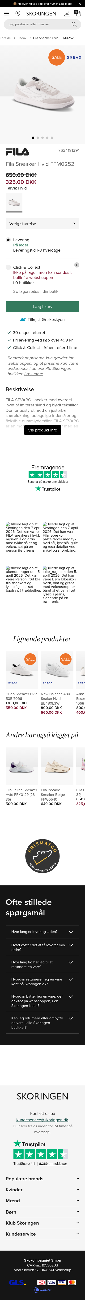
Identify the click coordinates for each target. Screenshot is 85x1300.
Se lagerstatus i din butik (35, 291)
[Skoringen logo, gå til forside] (41, 13)
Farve (11, 188)
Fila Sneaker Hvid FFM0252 (53, 38)
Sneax (21, 38)
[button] (24, 544)
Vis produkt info (42, 430)
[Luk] (79, 3)
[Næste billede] (75, 94)
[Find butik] (18, 13)
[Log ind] (67, 13)
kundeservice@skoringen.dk (42, 1120)
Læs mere (65, 4)
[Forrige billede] (9, 94)
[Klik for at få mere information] (76, 264)
